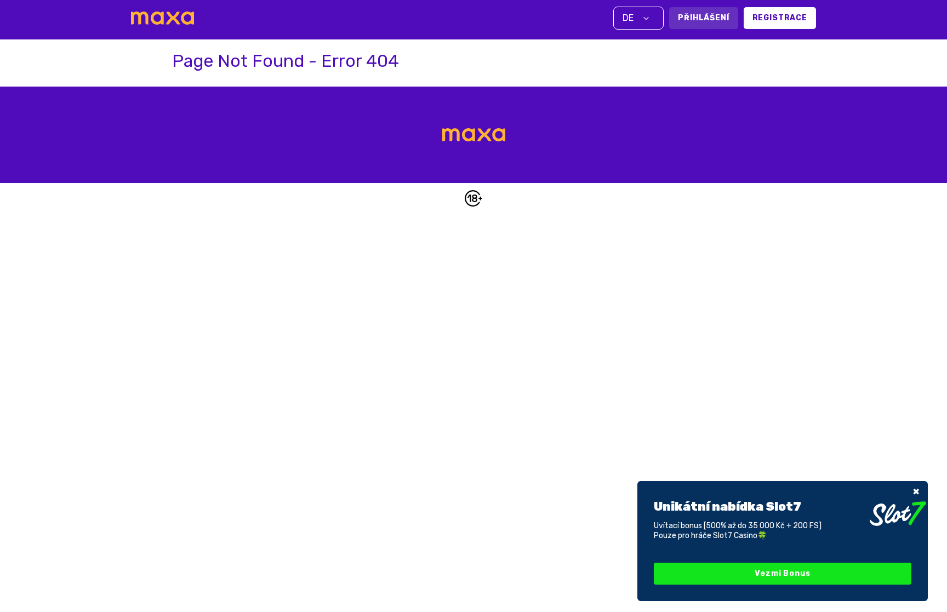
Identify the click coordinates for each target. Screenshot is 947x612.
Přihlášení (703, 17)
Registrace (779, 17)
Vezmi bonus (782, 573)
